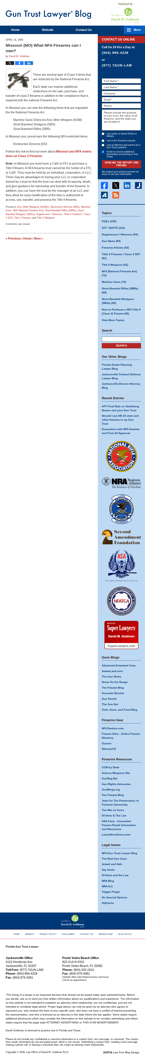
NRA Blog (108, 880)
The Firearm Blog (113, 687)
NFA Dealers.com (112, 728)
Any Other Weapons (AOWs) (33, 206)
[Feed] (115, 195)
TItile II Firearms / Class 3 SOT (121, 256)
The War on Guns (113, 810)
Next (38, 238)
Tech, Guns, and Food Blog (119, 709)
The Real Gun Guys (114, 858)
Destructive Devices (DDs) (64, 206)
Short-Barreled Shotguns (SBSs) (118, 301)
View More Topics (113, 320)
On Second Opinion (114, 897)
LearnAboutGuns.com (116, 834)
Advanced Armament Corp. (119, 665)
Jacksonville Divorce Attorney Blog (121, 385)
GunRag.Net (109, 778)
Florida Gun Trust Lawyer (22, 946)
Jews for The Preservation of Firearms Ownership (120, 802)
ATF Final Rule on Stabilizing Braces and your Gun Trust (120, 408)
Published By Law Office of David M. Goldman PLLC (125, 13)
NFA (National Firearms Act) (28, 210)
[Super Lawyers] (121, 635)
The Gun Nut (110, 704)
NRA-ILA (107, 886)
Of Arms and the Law (115, 875)
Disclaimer (68, 934)
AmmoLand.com (112, 671)
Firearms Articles (115, 247)
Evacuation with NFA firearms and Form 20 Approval (121, 431)
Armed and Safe (112, 864)
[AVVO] (104, 195)
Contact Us (86, 934)
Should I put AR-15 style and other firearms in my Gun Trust (120, 419)
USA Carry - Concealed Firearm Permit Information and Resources (119, 825)
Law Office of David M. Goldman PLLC (47, 1052)
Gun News (111, 241)
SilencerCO (109, 748)
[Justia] (138, 185)
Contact (84, 29)
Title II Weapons (46, 217)
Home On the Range (115, 682)
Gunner (106, 743)
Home (15, 29)
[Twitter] (115, 185)
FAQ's (109, 221)
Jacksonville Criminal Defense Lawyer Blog (121, 376)
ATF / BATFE (113, 227)
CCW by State (110, 767)
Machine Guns (114, 281)
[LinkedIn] (127, 185)
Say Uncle (108, 869)
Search (121, 345)
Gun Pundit (109, 698)
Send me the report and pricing (121, 164)
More (137, 29)
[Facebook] (104, 185)
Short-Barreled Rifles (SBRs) (60, 210)
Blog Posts (125, 934)
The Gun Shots (111, 676)
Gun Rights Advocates (116, 784)
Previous (13, 238)
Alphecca (108, 902)
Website (47, 29)
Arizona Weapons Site (116, 772)
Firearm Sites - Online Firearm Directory (121, 735)
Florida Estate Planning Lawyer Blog (117, 366)
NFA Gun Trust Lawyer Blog (48, 14)
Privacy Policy (48, 934)
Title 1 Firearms (22, 217)
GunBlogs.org (111, 789)
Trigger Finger (111, 891)
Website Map (106, 934)
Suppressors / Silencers (49, 214)
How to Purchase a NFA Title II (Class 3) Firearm (121, 311)
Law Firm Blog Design (121, 1052)
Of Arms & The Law (114, 815)
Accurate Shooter (113, 693)
